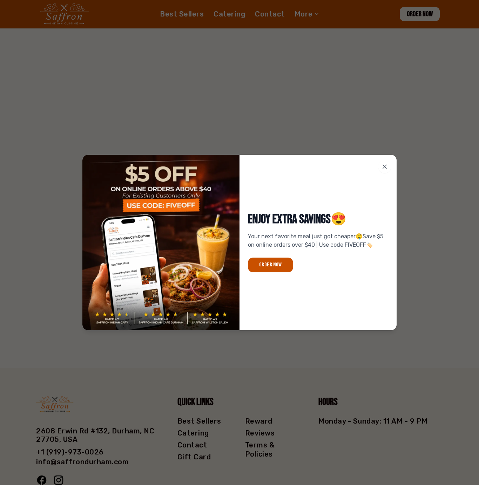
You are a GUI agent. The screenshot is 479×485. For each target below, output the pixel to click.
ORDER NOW (270, 264)
